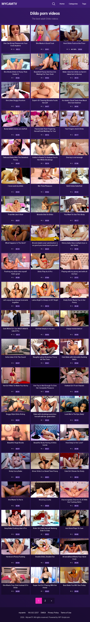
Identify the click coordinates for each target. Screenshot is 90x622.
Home (62, 4)
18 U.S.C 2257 (33, 613)
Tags (84, 4)
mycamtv (22, 613)
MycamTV (9, 3)
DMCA (43, 613)
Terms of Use (66, 613)
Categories (73, 4)
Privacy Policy (53, 613)
